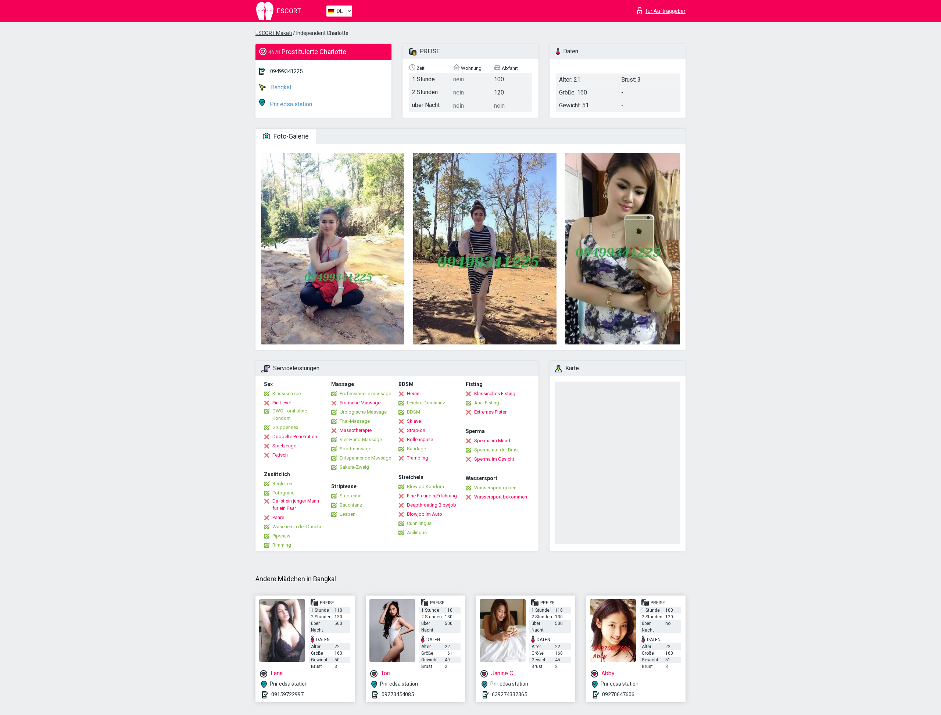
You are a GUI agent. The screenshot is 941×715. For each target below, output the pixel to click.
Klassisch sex (286, 393)
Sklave (414, 421)
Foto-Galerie (290, 136)
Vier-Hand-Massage (361, 439)
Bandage (416, 448)
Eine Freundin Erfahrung (432, 495)
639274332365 (509, 694)
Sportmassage (355, 448)
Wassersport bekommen (500, 497)
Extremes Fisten (491, 412)
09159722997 (287, 694)
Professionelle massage (365, 393)
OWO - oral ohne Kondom (289, 414)
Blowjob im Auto (424, 514)
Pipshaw (281, 536)
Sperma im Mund (492, 440)
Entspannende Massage (365, 458)
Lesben (347, 514)
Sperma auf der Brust (496, 450)
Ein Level (281, 402)
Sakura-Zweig (354, 467)
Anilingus (417, 532)
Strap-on (416, 430)
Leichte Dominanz (426, 402)
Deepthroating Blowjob (431, 505)
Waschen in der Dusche (297, 526)
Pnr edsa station (290, 104)
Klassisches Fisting (494, 393)
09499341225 (286, 71)
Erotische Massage (360, 402)
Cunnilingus (419, 523)
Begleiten (282, 483)
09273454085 (398, 694)
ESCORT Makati (273, 33)
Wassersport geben (495, 487)
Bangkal (280, 87)
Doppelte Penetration (294, 436)
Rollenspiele (420, 439)
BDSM (413, 412)
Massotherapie (356, 430)
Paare (278, 517)
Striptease (350, 495)
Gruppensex (285, 427)
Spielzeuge (284, 445)
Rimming (281, 545)
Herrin (413, 393)
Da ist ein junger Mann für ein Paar (295, 504)
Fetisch (280, 455)
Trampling (417, 458)
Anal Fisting (486, 402)
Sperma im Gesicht (494, 459)
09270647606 (618, 694)
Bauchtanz (351, 505)
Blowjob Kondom (425, 486)
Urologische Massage (363, 412)
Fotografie (283, 493)
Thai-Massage (355, 421)
